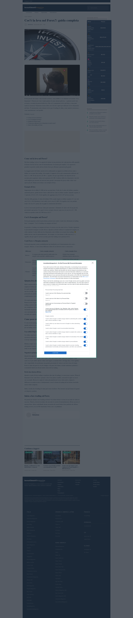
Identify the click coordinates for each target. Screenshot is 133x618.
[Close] (93, 263)
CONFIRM (55, 352)
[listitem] (66, 290)
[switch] (86, 293)
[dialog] (66, 309)
